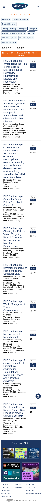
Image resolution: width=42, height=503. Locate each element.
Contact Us (18, 487)
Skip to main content (9, 2)
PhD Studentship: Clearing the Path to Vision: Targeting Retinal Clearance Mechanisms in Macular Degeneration (14, 237)
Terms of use (30, 484)
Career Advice (5, 490)
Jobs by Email (5, 493)
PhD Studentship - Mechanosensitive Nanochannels (13, 334)
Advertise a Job (6, 496)
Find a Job (4, 484)
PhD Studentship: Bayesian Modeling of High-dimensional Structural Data (15, 269)
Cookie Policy (30, 490)
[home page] (20, 9)
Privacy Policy (30, 487)
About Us (18, 484)
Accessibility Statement (33, 493)
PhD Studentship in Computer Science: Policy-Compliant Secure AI (13, 201)
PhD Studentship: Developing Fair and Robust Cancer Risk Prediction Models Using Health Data (14, 410)
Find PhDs (4, 487)
